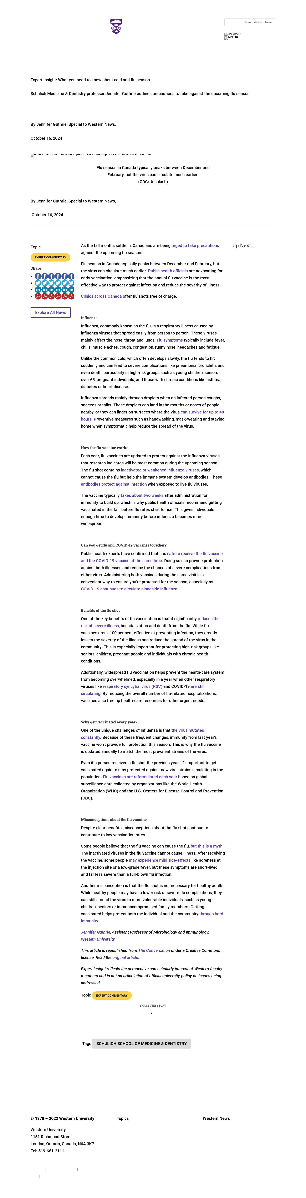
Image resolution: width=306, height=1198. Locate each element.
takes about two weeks (142, 495)
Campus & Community (131, 1144)
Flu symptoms (170, 340)
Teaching (123, 1163)
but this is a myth (207, 846)
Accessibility (52, 1176)
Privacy (37, 1169)
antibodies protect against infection (114, 484)
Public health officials (168, 270)
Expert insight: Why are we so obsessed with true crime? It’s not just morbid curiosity (252, 303)
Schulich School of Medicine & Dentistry (141, 1043)
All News (122, 1131)
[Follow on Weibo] (100, 1090)
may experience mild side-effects (159, 860)
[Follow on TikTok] (75, 1090)
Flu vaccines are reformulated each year (140, 776)
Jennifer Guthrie (95, 932)
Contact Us (41, 1162)
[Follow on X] (42, 1090)
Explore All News (50, 312)
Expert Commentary (50, 257)
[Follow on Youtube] (67, 1090)
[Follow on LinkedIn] (59, 1090)
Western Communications (220, 1144)
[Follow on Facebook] (34, 1090)
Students (123, 1150)
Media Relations (213, 1138)
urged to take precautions (195, 245)
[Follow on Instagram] (50, 1090)
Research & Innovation (132, 1138)
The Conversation (154, 950)
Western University (98, 939)
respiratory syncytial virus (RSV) (132, 686)
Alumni (121, 1156)
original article (125, 957)
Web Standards (61, 1169)
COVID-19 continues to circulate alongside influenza (129, 588)
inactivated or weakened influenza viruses (160, 470)
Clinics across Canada (101, 296)
